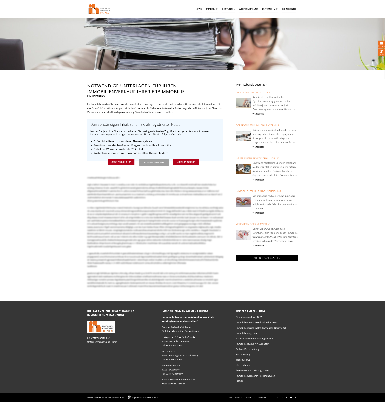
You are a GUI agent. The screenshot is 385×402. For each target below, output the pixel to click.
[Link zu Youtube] (291, 397)
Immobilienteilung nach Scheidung (258, 191)
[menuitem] (199, 9)
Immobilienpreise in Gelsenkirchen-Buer (257, 322)
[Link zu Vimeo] (286, 397)
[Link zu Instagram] (277, 397)
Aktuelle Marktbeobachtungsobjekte (254, 338)
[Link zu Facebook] (273, 397)
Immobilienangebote (246, 333)
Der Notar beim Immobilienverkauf (257, 125)
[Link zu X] (282, 397)
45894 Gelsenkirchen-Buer (175, 341)
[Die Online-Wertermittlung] (243, 103)
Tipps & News (243, 359)
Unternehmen (243, 365)
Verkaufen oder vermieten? (253, 224)
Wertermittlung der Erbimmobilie (257, 158)
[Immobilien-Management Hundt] (99, 9)
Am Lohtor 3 (168, 351)
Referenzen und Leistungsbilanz (252, 370)
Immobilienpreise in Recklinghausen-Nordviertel (261, 327)
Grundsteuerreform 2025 (249, 317)
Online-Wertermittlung (247, 349)
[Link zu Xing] (295, 397)
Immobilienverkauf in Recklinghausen (255, 375)
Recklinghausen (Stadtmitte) (180, 355)
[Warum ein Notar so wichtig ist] (243, 136)
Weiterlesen (259, 113)
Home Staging (243, 354)
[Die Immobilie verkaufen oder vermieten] (243, 235)
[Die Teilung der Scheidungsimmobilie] (243, 202)
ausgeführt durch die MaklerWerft (145, 397)
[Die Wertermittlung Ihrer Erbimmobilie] (243, 169)
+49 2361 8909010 (176, 359)
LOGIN (239, 380)
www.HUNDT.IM (176, 383)
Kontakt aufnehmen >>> (182, 379)
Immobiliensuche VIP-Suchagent (252, 343)
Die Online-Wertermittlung (253, 92)
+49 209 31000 (174, 345)
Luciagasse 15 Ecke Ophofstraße (178, 337)
